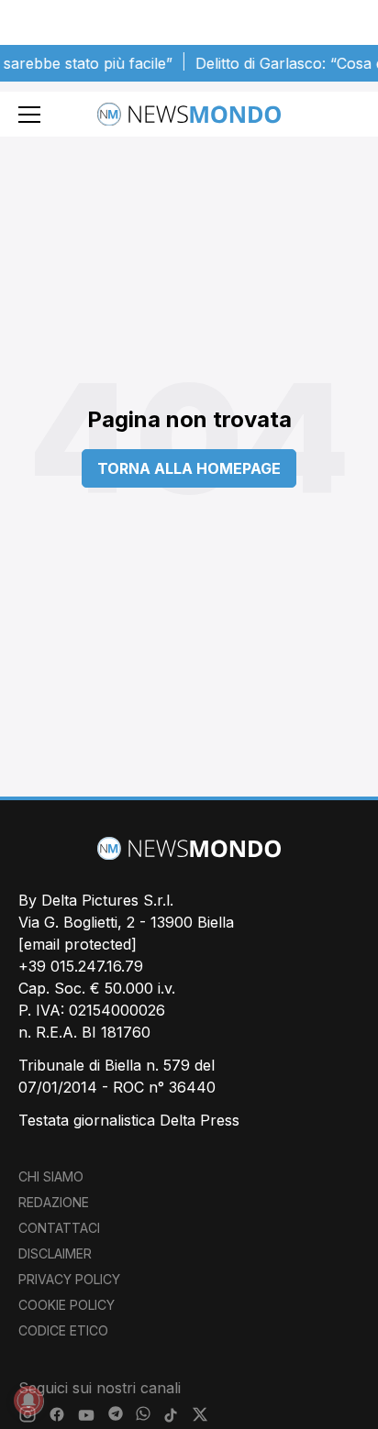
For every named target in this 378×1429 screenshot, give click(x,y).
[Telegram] (115, 1415)
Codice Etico (63, 1330)
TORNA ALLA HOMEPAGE (189, 468)
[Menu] (29, 114)
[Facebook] (57, 1415)
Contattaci (59, 1228)
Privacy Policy (69, 1279)
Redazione (53, 1202)
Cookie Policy (66, 1305)
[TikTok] (170, 1415)
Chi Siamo (50, 1176)
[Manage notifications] (28, 1400)
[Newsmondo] (189, 114)
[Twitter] (200, 1415)
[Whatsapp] (143, 1415)
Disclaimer (55, 1253)
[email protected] (77, 944)
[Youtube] (86, 1415)
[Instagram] (27, 1415)
